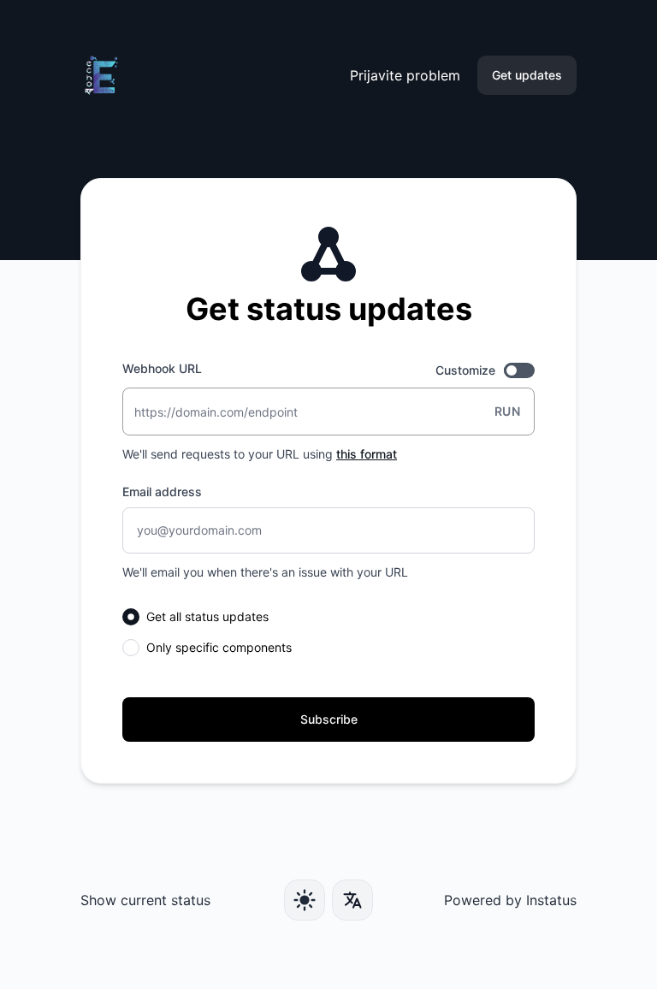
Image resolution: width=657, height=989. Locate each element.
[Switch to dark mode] (304, 900)
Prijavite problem (405, 75)
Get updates (527, 75)
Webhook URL (162, 368)
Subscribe (329, 719)
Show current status (145, 900)
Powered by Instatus (510, 900)
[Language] (352, 900)
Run (507, 411)
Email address (162, 491)
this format (366, 454)
